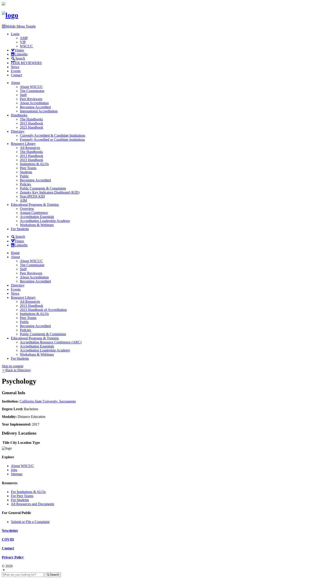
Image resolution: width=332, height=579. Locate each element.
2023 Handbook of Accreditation (43, 310)
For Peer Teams (22, 496)
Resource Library (23, 144)
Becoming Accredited (35, 107)
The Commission (32, 91)
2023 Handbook (31, 127)
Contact (16, 75)
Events (16, 71)
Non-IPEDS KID (32, 196)
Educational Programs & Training (35, 204)
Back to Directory (18, 370)
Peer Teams (28, 168)
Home (15, 253)
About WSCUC (31, 87)
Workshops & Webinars (37, 225)
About (15, 83)
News (15, 67)
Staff (23, 95)
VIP (23, 42)
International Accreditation (39, 111)
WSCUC (26, 46)
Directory (17, 131)
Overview (27, 209)
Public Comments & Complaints (43, 188)
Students (26, 172)
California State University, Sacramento (48, 401)
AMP (24, 38)
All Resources (30, 148)
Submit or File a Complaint (30, 522)
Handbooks (19, 115)
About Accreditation (34, 103)
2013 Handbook (31, 123)
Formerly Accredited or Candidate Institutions (52, 139)
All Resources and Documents (32, 504)
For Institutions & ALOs (28, 492)
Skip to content (12, 366)
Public (24, 176)
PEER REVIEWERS (26, 63)
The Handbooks (31, 119)
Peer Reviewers (31, 99)
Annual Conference (34, 213)
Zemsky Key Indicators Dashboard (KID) (49, 192)
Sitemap (16, 474)
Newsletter (10, 531)
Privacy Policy (13, 557)
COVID (8, 539)
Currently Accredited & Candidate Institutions (52, 135)
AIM (23, 200)
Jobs (14, 470)
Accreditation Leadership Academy (45, 221)
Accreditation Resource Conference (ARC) (51, 342)
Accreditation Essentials (37, 217)
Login (15, 34)
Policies (25, 184)
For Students (20, 229)
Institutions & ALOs (34, 164)
